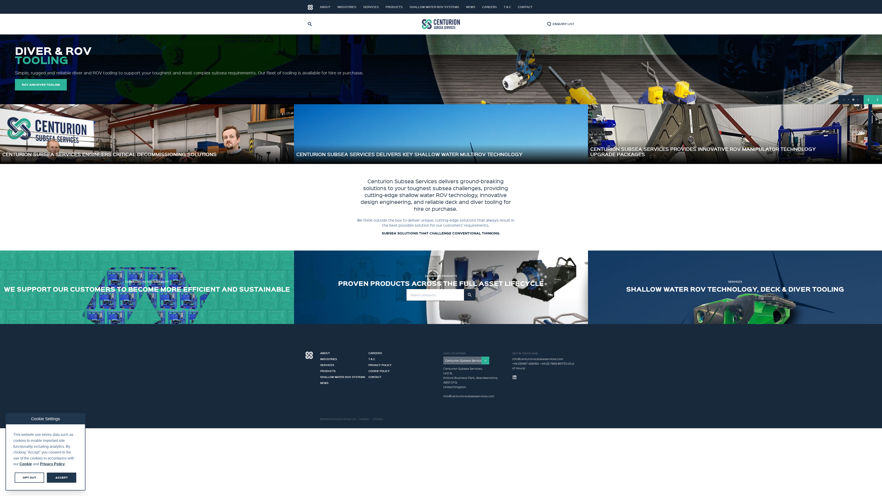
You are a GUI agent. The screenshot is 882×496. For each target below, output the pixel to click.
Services (371, 7)
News (470, 7)
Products (394, 7)
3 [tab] (853, 100)
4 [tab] (858, 100)
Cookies (364, 419)
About (325, 7)
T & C (507, 7)
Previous (868, 99)
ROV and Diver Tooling (41, 85)
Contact (525, 7)
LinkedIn (567, 7)
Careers (489, 7)
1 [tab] (844, 100)
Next (877, 99)
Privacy (378, 419)
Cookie (26, 464)
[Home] (310, 7)
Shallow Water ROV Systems (434, 7)
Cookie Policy (379, 370)
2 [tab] (849, 100)
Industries (346, 7)
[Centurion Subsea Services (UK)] (441, 24)
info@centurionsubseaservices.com (537, 359)
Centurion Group (309, 355)
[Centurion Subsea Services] (466, 360)
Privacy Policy (380, 364)
